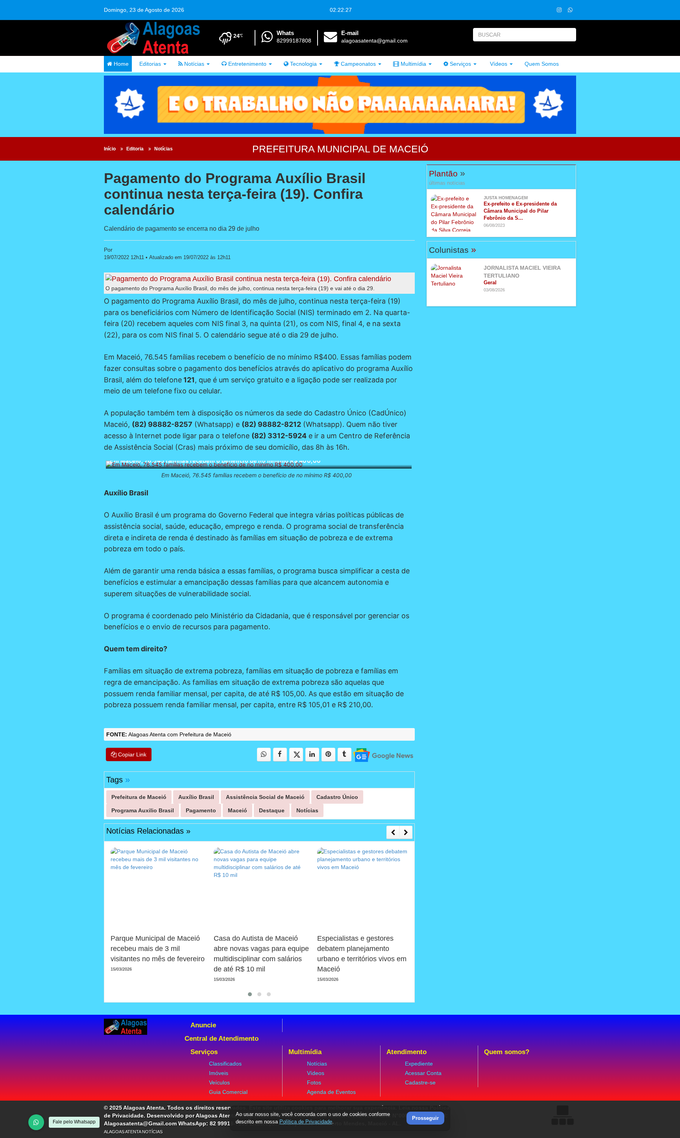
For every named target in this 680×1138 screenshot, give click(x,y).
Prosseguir (425, 1118)
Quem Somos (542, 64)
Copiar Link (131, 754)
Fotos (314, 1082)
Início (110, 149)
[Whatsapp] (570, 10)
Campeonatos (357, 64)
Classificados (225, 1063)
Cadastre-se (420, 1082)
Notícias (193, 64)
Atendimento (406, 1052)
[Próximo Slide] (405, 832)
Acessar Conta (423, 1073)
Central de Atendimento (222, 1038)
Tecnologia (302, 64)
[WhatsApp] (36, 1122)
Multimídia (412, 64)
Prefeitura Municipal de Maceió (340, 148)
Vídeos (497, 64)
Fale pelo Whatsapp (74, 1122)
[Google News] (383, 755)
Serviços (459, 64)
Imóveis (218, 1073)
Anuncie (203, 1025)
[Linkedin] (312, 755)
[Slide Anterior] (392, 832)
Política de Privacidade (305, 1122)
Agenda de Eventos (331, 1092)
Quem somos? (506, 1052)
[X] (296, 755)
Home (120, 64)
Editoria (135, 149)
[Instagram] (559, 10)
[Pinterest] (328, 755)
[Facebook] (280, 755)
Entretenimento (246, 64)
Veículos (219, 1082)
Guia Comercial (228, 1092)
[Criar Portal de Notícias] (562, 1115)
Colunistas (452, 249)
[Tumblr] (344, 755)
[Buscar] (568, 34)
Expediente (419, 1063)
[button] (250, 994)
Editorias (149, 64)
